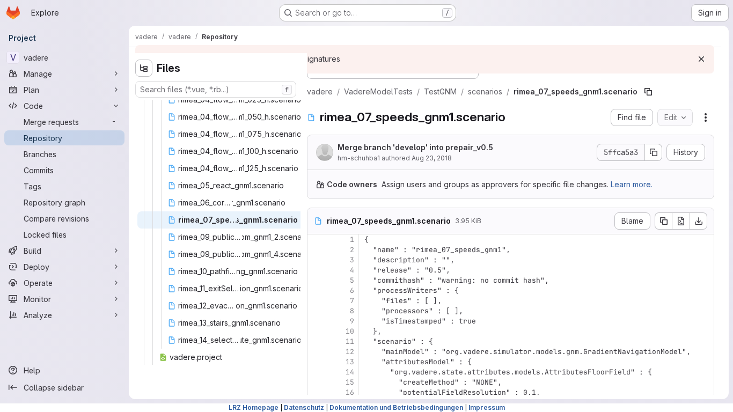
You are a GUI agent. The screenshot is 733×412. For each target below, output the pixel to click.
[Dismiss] (701, 59)
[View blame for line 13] (316, 362)
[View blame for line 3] (316, 260)
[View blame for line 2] (316, 250)
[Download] (698, 221)
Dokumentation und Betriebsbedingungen (396, 407)
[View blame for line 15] (316, 382)
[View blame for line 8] (316, 311)
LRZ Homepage (253, 407)
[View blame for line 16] (316, 392)
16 (350, 392)
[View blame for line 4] (316, 270)
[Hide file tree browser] (143, 68)
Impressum (486, 407)
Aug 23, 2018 (432, 158)
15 (350, 382)
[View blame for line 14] (316, 372)
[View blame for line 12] (316, 352)
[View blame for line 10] (316, 331)
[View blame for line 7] (316, 301)
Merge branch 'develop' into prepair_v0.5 (415, 147)
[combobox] (215, 89)
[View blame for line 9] (316, 321)
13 (350, 361)
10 (350, 331)
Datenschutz (304, 407)
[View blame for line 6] (316, 290)
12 (350, 351)
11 (350, 341)
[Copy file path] (648, 91)
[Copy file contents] (663, 221)
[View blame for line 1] (316, 239)
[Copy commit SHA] (653, 152)
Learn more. (632, 184)
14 (350, 372)
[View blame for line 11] (316, 341)
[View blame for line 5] (316, 280)
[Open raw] (681, 221)
